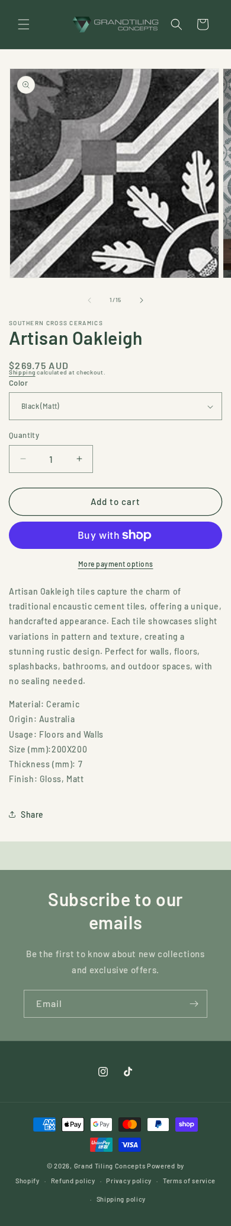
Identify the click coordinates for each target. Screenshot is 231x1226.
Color (18, 383)
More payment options (115, 564)
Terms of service (189, 1180)
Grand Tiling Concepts (110, 1166)
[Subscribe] (194, 1004)
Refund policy (73, 1180)
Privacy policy (129, 1180)
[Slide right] (142, 300)
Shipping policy (121, 1199)
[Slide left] (89, 300)
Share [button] (32, 814)
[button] (24, 24)
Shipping (22, 372)
